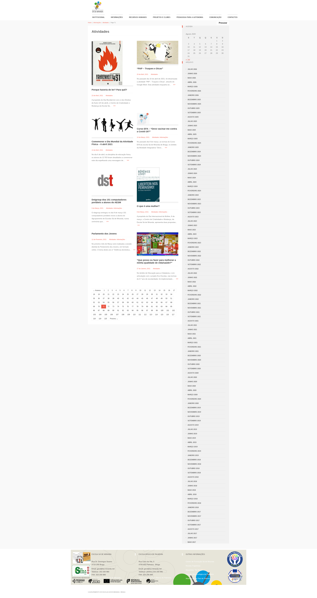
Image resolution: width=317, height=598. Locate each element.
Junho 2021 (192, 329)
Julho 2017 (192, 533)
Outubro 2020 (193, 364)
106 (111, 314)
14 (159, 290)
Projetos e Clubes (161, 17)
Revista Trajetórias (193, 566)
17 (174, 290)
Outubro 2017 (193, 520)
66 (161, 302)
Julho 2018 (192, 481)
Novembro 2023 (194, 204)
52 (94, 302)
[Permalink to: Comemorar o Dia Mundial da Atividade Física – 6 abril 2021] (112, 125)
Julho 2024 (192, 169)
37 (104, 298)
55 (108, 302)
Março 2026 (193, 87)
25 (128, 294)
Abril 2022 (192, 286)
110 (134, 314)
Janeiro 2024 (193, 195)
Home (90, 22)
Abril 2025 (192, 134)
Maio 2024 (192, 178)
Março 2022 (193, 290)
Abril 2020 (192, 390)
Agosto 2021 (193, 321)
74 (118, 306)
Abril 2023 (192, 234)
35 (94, 298)
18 (94, 294)
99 (157, 310)
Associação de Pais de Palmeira (198, 578)
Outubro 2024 (193, 160)
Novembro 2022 (194, 256)
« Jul (188, 60)
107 (117, 314)
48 (157, 298)
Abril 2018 (192, 494)
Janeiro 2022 (193, 299)
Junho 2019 (192, 434)
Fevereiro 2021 (194, 347)
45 (142, 298)
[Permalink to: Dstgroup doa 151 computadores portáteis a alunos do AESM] (105, 181)
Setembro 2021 (194, 316)
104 (100, 314)
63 (147, 302)
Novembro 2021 (194, 308)
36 (99, 298)
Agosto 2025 (193, 117)
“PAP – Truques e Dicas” (150, 68)
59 (128, 302)
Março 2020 (193, 395)
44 (137, 298)
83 (161, 306)
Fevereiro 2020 (194, 399)
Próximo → (114, 319)
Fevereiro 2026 (194, 91)
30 (152, 294)
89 (108, 310)
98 (152, 310)
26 (132, 294)
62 (142, 302)
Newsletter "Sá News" (194, 570)
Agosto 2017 (193, 529)
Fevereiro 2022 (194, 295)
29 (147, 294)
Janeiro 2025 (193, 147)
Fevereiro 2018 (194, 503)
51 (171, 298)
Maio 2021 (192, 334)
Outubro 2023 (193, 208)
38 (108, 298)
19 (99, 294)
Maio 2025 (192, 130)
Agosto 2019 (193, 425)
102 (173, 310)
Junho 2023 (192, 225)
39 (113, 298)
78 (137, 306)
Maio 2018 (192, 490)
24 (123, 294)
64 (152, 302)
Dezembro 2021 (194, 303)
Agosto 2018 (193, 477)
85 (171, 306)
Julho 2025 (192, 121)
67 (166, 302)
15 (164, 290)
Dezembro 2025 (194, 100)
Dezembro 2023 (194, 199)
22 (113, 294)
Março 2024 (193, 186)
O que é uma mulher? (148, 206)
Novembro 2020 (194, 360)
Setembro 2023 (194, 212)
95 (137, 310)
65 (157, 302)
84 (166, 306)
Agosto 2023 (193, 217)
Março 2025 (193, 139)
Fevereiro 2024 (194, 191)
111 (140, 314)
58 (123, 302)
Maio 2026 (192, 78)
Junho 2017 (192, 538)
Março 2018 (193, 499)
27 (137, 294)
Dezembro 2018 (194, 460)
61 (137, 302)
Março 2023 (193, 238)
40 (118, 298)
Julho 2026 (192, 69)
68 (171, 302)
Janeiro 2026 (193, 95)
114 (156, 314)
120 (105, 319)
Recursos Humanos (138, 17)
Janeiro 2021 (193, 351)
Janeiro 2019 (193, 455)
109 (128, 314)
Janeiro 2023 (193, 247)
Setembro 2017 (194, 525)
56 (113, 302)
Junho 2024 (192, 173)
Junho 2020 (192, 382)
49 (161, 298)
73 (113, 306)
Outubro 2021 (193, 312)
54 (104, 302)
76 (128, 306)
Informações (117, 17)
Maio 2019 (192, 438)
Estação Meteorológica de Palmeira (200, 574)
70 (99, 306)
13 (155, 290)
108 (123, 314)
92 (123, 310)
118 (94, 319)
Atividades (106, 22)
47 (152, 298)
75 (123, 306)
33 (166, 294)
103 (94, 314)
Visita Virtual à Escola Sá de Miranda (106, 578)
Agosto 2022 (193, 269)
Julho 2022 (192, 273)
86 (94, 310)
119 (100, 319)
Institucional (98, 17)
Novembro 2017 (194, 516)
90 (113, 310)
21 (108, 294)
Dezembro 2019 (194, 408)
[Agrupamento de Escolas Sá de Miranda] (98, 7)
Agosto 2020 (193, 373)
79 (142, 306)
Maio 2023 (192, 230)
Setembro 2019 (194, 421)
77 (132, 306)
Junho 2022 (192, 277)
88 (104, 310)
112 (145, 314)
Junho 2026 (192, 74)
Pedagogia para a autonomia (190, 17)
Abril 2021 (192, 338)
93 (128, 310)
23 (118, 294)
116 (167, 314)
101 (167, 310)
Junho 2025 (192, 126)
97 (147, 310)
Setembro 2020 (194, 369)
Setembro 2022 (194, 264)
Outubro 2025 (193, 108)
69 (94, 306)
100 (162, 310)
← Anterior (97, 290)
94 (132, 310)
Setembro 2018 (194, 473)
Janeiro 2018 (193, 507)
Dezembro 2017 (194, 512)
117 (173, 314)
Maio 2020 (192, 386)
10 (140, 290)
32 (161, 294)
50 (166, 298)
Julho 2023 (192, 221)
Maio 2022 (192, 282)
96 (142, 310)
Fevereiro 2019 (194, 451)
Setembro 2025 (194, 113)
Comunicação (215, 17)
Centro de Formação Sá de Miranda (200, 562)
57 (118, 302)
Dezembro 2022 (194, 251)
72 (108, 306)
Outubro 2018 (193, 468)
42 (128, 298)
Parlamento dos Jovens (104, 233)
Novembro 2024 (194, 156)
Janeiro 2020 (193, 403)
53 (99, 302)
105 (106, 314)
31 (157, 294)
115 (162, 314)
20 (104, 294)
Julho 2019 (192, 429)
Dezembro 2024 (194, 152)
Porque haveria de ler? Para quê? (109, 90)
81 (152, 306)
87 (99, 310)
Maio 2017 (192, 542)
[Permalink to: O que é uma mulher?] (148, 184)
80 (147, 306)
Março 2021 (193, 343)
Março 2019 (193, 447)
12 (150, 290)
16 (169, 290)
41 (123, 298)
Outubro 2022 (193, 260)
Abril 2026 (192, 82)
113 (151, 314)
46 (147, 298)
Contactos (233, 17)
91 (118, 310)
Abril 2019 (192, 442)
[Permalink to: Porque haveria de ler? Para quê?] (107, 63)
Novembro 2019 (194, 412)
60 (132, 302)
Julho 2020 (192, 377)
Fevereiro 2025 (194, 143)
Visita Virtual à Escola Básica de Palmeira (155, 578)
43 (132, 298)
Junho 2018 (192, 486)
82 (157, 306)
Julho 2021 (192, 325)
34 (171, 294)
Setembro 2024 (194, 165)
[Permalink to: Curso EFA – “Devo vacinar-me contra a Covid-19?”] (143, 118)
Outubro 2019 (193, 416)
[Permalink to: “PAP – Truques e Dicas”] (157, 52)
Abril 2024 (192, 182)
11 (145, 290)
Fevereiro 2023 (194, 243)
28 (142, 294)
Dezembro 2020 (194, 356)
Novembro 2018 (194, 464)
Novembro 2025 (194, 104)
